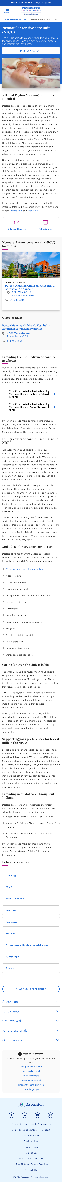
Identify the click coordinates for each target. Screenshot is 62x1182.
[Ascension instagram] (50, 1115)
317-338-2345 (17, 299)
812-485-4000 (15, 340)
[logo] (31, 11)
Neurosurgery (13, 921)
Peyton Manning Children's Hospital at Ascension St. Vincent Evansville (26, 327)
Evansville (33, 210)
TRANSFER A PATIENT (29, 51)
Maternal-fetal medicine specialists (24, 569)
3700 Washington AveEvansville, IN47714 (18, 334)
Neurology (11, 910)
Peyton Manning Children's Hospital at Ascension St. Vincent (30, 287)
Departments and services (15, 19)
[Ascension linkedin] (24, 1115)
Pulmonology (12, 956)
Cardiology (11, 875)
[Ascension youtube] (37, 1115)
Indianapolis (16, 210)
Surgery (10, 968)
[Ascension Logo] (31, 1106)
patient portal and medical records (31, 3)
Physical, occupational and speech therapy (27, 945)
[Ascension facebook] (11, 1115)
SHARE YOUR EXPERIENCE (31, 989)
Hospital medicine (15, 898)
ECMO (9, 887)
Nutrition (10, 933)
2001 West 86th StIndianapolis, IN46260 (24, 294)
